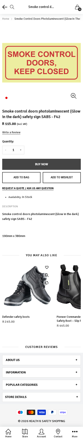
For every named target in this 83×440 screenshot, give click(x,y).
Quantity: (8, 141)
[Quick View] (46, 275)
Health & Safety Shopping (47, 421)
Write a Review (11, 132)
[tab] (41, 360)
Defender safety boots (16, 317)
